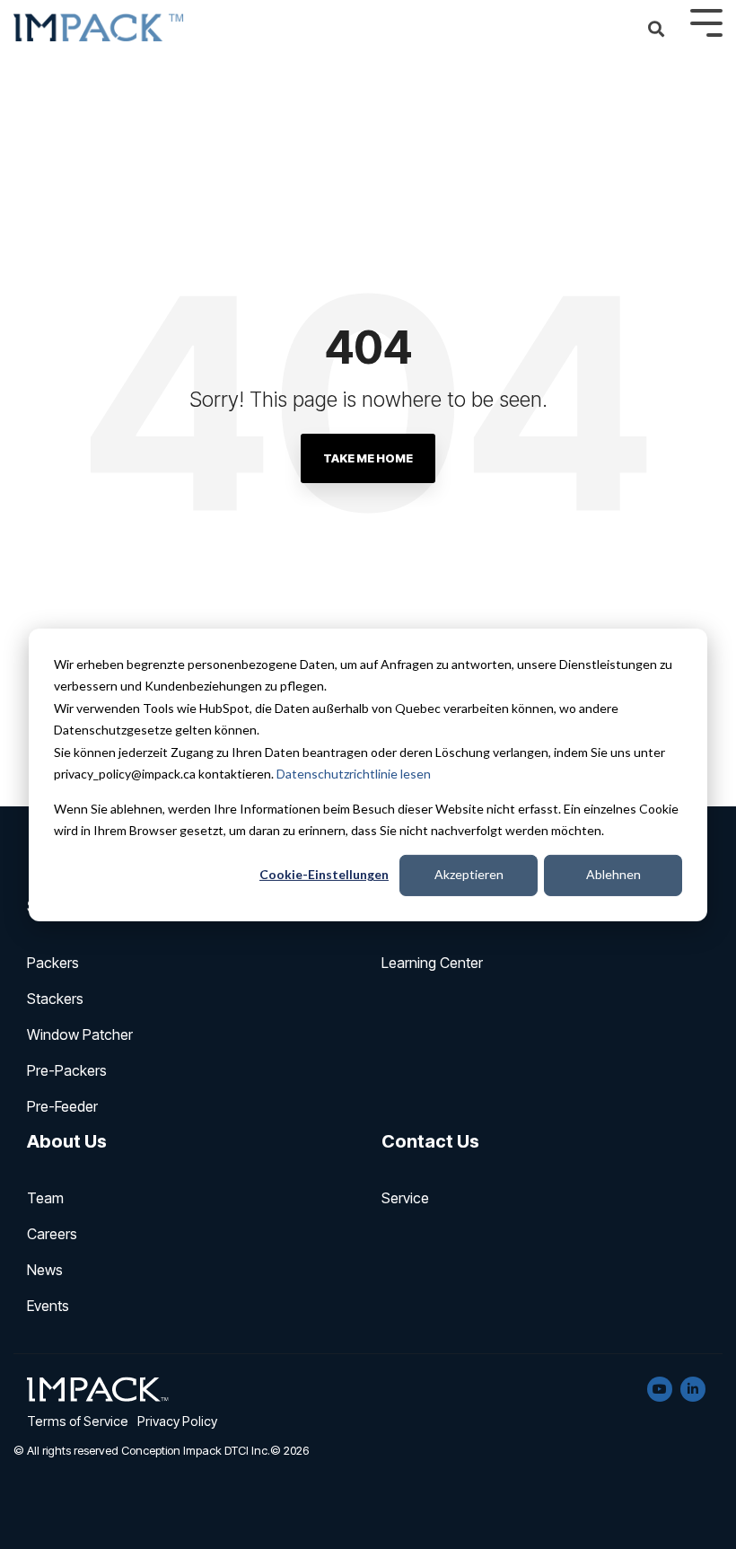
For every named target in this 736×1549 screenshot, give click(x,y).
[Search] (656, 30)
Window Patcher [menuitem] (80, 1034)
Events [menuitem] (48, 1306)
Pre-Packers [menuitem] (67, 1070)
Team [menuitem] (45, 1198)
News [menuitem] (45, 1270)
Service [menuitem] (405, 1198)
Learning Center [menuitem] (432, 963)
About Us (67, 1141)
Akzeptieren (469, 874)
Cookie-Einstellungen (324, 874)
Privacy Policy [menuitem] (177, 1421)
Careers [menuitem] (52, 1234)
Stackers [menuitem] (55, 999)
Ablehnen (613, 874)
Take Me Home (368, 458)
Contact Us (430, 1141)
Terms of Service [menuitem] (77, 1421)
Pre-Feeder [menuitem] (62, 1106)
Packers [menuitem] (53, 963)
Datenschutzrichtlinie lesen (353, 773)
